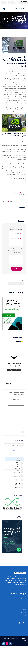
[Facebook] (10, 643)
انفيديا (11, 211)
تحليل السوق (23, 612)
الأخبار (24, 615)
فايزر (7, 211)
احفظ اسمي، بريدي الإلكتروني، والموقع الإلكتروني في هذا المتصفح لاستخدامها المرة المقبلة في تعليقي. (15, 250)
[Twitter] (7, 643)
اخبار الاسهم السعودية (19, 627)
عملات (24, 604)
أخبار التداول (22, 632)
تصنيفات (22, 280)
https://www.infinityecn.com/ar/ (18, 192)
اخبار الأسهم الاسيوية (20, 630)
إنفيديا (12, 57)
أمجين (23, 211)
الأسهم (24, 609)
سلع (25, 607)
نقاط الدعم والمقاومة (21, 598)
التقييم (24, 601)
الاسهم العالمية (17, 211)
